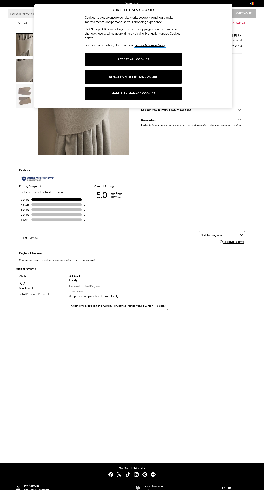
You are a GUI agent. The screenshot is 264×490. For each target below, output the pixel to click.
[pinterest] (145, 474)
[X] (119, 474)
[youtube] (153, 474)
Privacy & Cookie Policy (150, 45)
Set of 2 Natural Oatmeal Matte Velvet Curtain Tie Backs (131, 305)
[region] (133, 56)
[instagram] (136, 474)
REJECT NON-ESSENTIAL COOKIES (133, 76)
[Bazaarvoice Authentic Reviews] (38, 179)
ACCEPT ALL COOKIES (133, 59)
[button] (191, 119)
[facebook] (110, 474)
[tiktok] (127, 474)
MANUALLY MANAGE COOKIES (133, 93)
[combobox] (225, 235)
